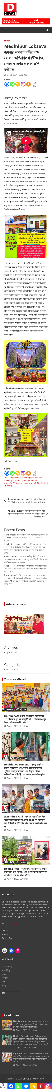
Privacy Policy (8, 938)
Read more (11, 1015)
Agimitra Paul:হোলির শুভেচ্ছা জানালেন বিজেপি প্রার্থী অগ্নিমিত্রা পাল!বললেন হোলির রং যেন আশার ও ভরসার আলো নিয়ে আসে (26, 514)
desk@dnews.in (16, 923)
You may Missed (15, 679)
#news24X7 (9, 483)
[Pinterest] (41, 1086)
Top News (9, 758)
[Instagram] (23, 84)
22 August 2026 (11, 830)
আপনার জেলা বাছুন (12, 669)
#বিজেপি (40, 483)
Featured (9, 709)
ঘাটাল (17, 862)
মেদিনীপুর (7, 41)
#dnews (38, 478)
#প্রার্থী (33, 483)
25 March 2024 (10, 75)
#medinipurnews (22, 480)
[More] (28, 84)
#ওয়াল (18, 483)
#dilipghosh (29, 478)
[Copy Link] (17, 84)
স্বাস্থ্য (24, 709)
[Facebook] (6, 84)
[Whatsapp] (12, 84)
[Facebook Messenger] (26, 1086)
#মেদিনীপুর (8, 486)
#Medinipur (9, 480)
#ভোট (45, 483)
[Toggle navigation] (5, 30)
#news (34, 480)
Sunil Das (23, 75)
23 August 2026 (11, 726)
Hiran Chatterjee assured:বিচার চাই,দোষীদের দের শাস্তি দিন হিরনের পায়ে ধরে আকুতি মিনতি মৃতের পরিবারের (26, 500)
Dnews (26, 1079)
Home (5, 934)
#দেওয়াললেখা (25, 483)
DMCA (5, 930)
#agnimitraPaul (16, 478)
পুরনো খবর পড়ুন (11, 652)
